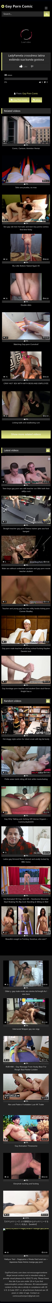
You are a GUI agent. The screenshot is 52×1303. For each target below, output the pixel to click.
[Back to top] (44, 1295)
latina (37, 100)
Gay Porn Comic (18, 6)
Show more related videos (26, 434)
